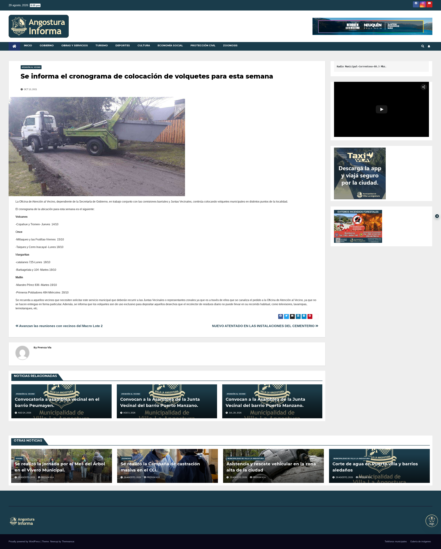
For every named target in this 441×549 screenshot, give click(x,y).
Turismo (101, 45)
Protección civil (203, 45)
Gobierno (47, 45)
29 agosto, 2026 (27, 477)
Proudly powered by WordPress (25, 541)
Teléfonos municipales (396, 541)
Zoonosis (230, 45)
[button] (422, 46)
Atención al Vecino (31, 67)
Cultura (143, 45)
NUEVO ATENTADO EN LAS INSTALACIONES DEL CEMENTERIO (263, 326)
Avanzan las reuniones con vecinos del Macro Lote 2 (60, 326)
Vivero (19, 458)
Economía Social (170, 45)
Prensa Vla (44, 347)
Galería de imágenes (420, 541)
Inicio (28, 45)
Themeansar (68, 541)
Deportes (122, 45)
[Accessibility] (431, 521)
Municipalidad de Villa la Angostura (246, 458)
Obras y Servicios (74, 45)
